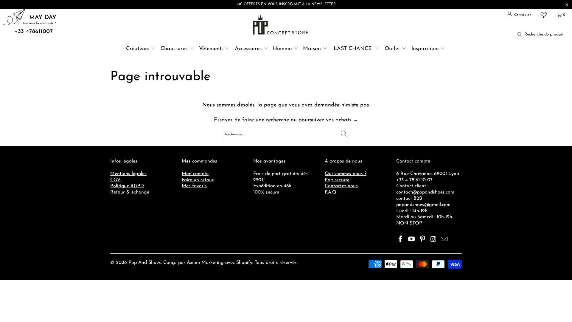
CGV (115, 180)
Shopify (244, 262)
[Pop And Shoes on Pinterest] (422, 240)
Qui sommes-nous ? (345, 173)
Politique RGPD (127, 186)
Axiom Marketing (205, 262)
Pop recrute (337, 180)
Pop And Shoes (144, 262)
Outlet (392, 49)
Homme (282, 49)
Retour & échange (129, 192)
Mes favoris (194, 186)
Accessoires (248, 49)
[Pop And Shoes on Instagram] (433, 240)
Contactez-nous (341, 186)
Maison (312, 49)
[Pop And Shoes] (281, 25)
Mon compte (195, 173)
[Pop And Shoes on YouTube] (411, 240)
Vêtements (211, 49)
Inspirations (426, 49)
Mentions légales (128, 173)
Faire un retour (198, 180)
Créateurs (137, 49)
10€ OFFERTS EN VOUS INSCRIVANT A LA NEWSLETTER (286, 4)
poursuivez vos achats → (328, 120)
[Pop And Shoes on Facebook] (400, 240)
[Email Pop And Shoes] (444, 240)
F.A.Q (330, 192)
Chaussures (174, 49)
